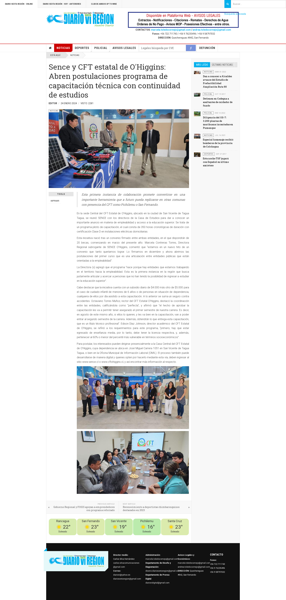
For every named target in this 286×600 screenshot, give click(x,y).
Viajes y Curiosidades (164, 537)
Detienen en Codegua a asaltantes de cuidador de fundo (217, 102)
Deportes (82, 48)
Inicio (50, 48)
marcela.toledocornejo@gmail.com (171, 29)
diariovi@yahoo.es (121, 575)
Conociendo (130, 537)
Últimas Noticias (222, 64)
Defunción (207, 48)
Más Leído (202, 64)
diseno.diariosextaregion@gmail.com (162, 571)
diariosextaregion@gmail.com (127, 579)
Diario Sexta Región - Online (19, 4)
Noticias (63, 48)
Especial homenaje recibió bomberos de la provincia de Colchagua (218, 143)
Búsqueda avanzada (235, 14)
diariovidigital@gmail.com (157, 583)
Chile (140, 537)
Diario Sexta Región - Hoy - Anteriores (62, 4)
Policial (100, 48)
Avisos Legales (124, 48)
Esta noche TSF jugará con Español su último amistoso (216, 162)
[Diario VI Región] (80, 19)
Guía (178, 537)
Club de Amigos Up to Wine (104, 4)
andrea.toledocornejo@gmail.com (212, 29)
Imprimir (55, 201)
